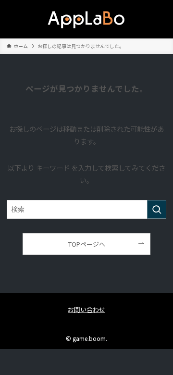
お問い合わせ (86, 309)
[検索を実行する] (156, 209)
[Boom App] (86, 19)
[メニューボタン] (19, 19)
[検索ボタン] (154, 19)
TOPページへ (86, 244)
